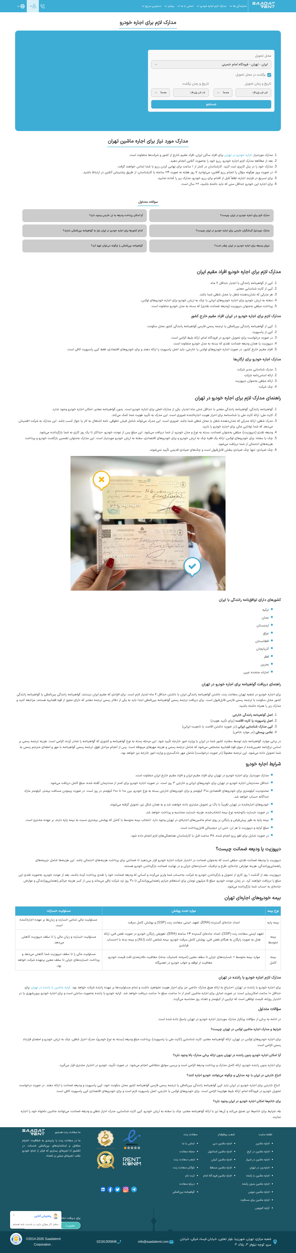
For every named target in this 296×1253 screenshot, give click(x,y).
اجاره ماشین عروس (259, 1192)
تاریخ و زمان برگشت (195, 83)
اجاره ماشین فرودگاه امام (217, 1176)
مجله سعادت (187, 1152)
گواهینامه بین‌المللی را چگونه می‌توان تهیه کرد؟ (117, 246)
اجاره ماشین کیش (221, 1160)
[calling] (42, 6)
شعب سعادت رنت (184, 1160)
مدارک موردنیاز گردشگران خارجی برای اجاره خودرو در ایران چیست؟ (233, 231)
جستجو (211, 104)
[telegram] (134, 1190)
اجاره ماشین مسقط (221, 1168)
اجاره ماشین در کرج (258, 1152)
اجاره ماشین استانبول (220, 1152)
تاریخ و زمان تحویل (258, 83)
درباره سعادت (187, 1184)
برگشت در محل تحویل (251, 74)
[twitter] (117, 1190)
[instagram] (126, 1190)
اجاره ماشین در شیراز (258, 1160)
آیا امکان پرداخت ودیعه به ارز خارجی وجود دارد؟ (116, 215)
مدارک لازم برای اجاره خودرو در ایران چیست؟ (245, 215)
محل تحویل (263, 55)
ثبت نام (190, 1176)
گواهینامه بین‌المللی (184, 1192)
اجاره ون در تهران (259, 1168)
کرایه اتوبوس (262, 1208)
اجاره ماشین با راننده (258, 1176)
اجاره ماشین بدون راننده (256, 1184)
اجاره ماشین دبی (222, 1143)
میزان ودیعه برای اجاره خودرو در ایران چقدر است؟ (242, 246)
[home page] (263, 7)
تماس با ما (188, 1143)
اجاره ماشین (263, 1143)
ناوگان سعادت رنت (184, 1168)
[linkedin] (103, 1190)
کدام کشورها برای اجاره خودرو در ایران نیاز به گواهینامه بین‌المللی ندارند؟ (103, 231)
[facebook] (110, 1190)
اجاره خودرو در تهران (238, 155)
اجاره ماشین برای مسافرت (255, 1200)
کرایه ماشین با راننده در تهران (50, 987)
